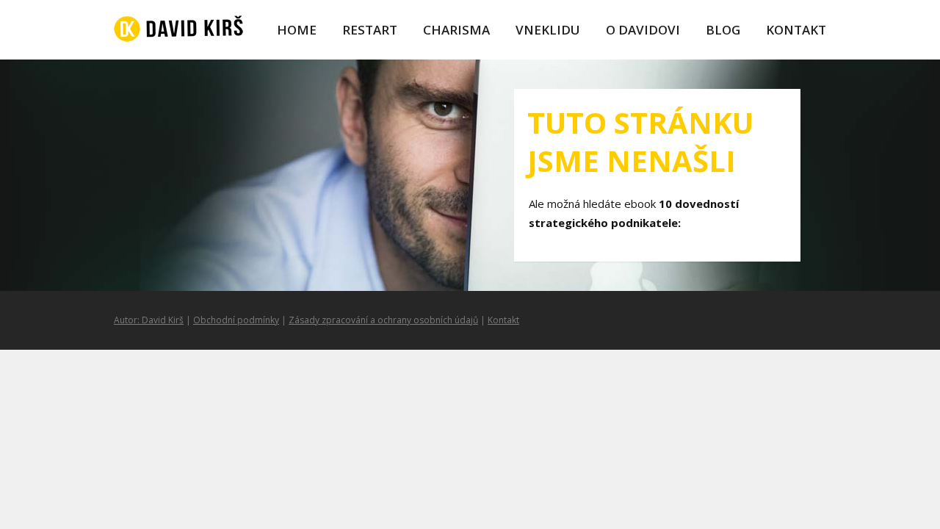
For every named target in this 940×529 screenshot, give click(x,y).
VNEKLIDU (548, 29)
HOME (297, 29)
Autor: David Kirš (149, 320)
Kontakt (503, 320)
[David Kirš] (178, 29)
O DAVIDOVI (643, 29)
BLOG (723, 29)
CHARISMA (456, 29)
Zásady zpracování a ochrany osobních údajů (383, 320)
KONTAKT (796, 29)
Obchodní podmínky (236, 320)
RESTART (369, 29)
